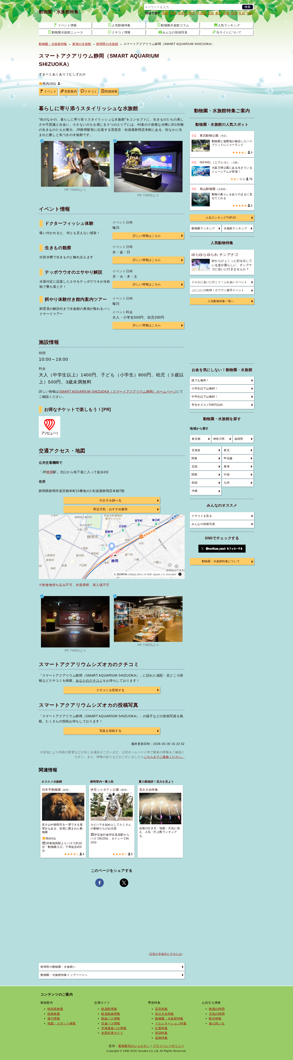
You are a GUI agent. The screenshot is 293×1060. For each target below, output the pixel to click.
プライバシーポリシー (168, 1046)
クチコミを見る (202, 515)
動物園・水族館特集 (59, 11)
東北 (192, 13)
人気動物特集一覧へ (221, 301)
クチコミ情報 (121, 32)
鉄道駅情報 (109, 1009)
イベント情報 (67, 25)
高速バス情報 (110, 1023)
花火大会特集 (164, 1013)
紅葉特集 (161, 1028)
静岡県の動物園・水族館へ (58, 966)
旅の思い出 (217, 1023)
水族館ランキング (235, 228)
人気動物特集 (121, 25)
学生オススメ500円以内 (207, 404)
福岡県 (238, 438)
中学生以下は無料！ (205, 396)
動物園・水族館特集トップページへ (64, 975)
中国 (226, 13)
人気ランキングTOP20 (221, 217)
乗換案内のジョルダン (134, 1046)
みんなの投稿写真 (174, 32)
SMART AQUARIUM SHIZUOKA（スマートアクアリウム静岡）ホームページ (118, 391)
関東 (165, 13)
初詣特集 (161, 1033)
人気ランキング (229, 25)
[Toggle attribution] (180, 574)
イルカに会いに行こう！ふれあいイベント (219, 282)
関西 (173, 13)
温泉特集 (161, 1037)
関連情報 (111, 91)
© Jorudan (170, 574)
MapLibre (136, 574)
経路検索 (53, 1013)
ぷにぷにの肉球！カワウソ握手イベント (218, 290)
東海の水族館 (81, 44)
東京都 (196, 438)
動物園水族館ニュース (67, 32)
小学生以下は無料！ (205, 388)
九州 (242, 13)
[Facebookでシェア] (99, 882)
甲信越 (201, 13)
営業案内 (70, 91)
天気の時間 (217, 1013)
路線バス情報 (110, 1018)
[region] (112, 547)
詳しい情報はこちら (147, 235)
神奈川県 (219, 438)
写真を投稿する (111, 730)
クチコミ (91, 91)
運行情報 (53, 1018)
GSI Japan (154, 574)
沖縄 (249, 13)
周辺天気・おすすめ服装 (110, 509)
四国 (234, 13)
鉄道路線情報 (110, 1013)
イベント (50, 91)
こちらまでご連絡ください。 (164, 757)
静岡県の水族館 (107, 44)
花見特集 (161, 1009)
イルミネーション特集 (171, 1023)
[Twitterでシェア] (124, 882)
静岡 (50, 472)
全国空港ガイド (112, 1033)
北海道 (182, 13)
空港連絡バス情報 (113, 1028)
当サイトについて (228, 32)
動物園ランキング (203, 228)
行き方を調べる (111, 500)
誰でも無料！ (200, 380)
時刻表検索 (55, 1009)
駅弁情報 (215, 1018)
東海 (218, 13)
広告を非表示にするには (166, 954)
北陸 (210, 13)
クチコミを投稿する (110, 690)
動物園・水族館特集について (221, 561)
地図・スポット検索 (61, 1023)
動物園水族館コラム (175, 25)
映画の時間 (217, 1009)
